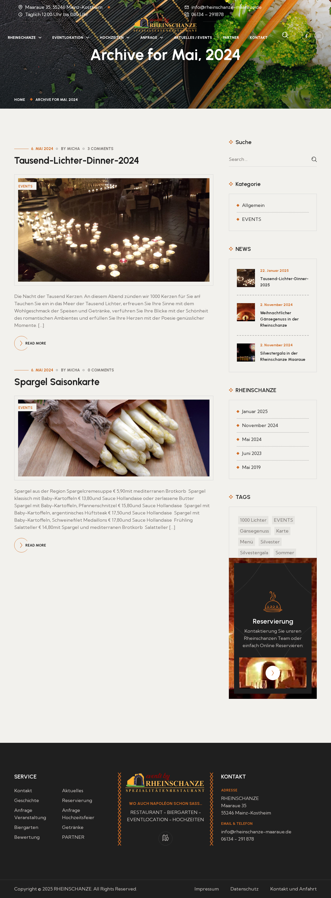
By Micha (70, 148)
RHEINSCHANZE (22, 37)
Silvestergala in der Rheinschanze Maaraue (282, 356)
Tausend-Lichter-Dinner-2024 (76, 160)
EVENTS (25, 186)
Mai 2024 (252, 439)
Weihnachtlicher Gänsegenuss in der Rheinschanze (279, 319)
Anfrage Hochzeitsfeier (78, 813)
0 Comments (101, 370)
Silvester (270, 542)
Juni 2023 (251, 453)
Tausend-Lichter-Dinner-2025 (284, 281)
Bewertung (27, 837)
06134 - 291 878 (237, 839)
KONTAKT (259, 37)
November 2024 (260, 425)
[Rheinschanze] (165, 24)
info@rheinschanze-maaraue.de (226, 7)
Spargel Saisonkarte (57, 381)
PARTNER (231, 37)
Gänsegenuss (254, 531)
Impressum (206, 889)
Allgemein (253, 205)
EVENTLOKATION (67, 37)
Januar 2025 (255, 411)
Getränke (73, 827)
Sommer (284, 553)
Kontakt (23, 791)
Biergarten (26, 827)
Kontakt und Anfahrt (293, 889)
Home (20, 100)
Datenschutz (244, 889)
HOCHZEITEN (112, 37)
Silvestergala (254, 553)
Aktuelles (72, 791)
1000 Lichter (253, 520)
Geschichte (26, 800)
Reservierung (77, 800)
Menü (246, 542)
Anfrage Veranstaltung (30, 813)
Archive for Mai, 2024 (56, 100)
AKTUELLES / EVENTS (193, 37)
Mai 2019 (251, 467)
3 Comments (101, 148)
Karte (282, 531)
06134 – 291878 (207, 14)
